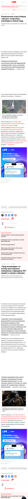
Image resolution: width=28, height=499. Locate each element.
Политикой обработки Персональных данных (10, 6)
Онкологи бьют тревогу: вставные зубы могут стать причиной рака (13, 253)
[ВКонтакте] (12, 215)
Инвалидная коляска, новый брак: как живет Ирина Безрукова (12, 240)
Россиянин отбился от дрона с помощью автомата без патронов (11, 258)
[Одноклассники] (15, 215)
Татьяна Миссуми (5, 463)
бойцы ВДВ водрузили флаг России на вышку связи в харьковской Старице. (12, 123)
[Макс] (5, 215)
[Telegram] (9, 215)
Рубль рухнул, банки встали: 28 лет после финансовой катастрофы (11, 248)
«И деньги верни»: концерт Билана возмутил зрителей (12, 235)
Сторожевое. (10, 144)
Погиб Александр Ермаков (8, 244)
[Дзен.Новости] (2, 215)
